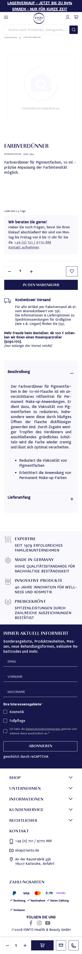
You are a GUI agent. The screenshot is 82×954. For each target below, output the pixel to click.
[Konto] (67, 16)
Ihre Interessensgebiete (22, 704)
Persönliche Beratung (61, 945)
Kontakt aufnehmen (23, 247)
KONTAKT (19, 831)
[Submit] (73, 30)
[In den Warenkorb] (42, 945)
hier (61, 324)
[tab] (41, 373)
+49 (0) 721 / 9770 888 (33, 242)
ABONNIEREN (40, 746)
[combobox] (41, 30)
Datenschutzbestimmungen (43, 729)
